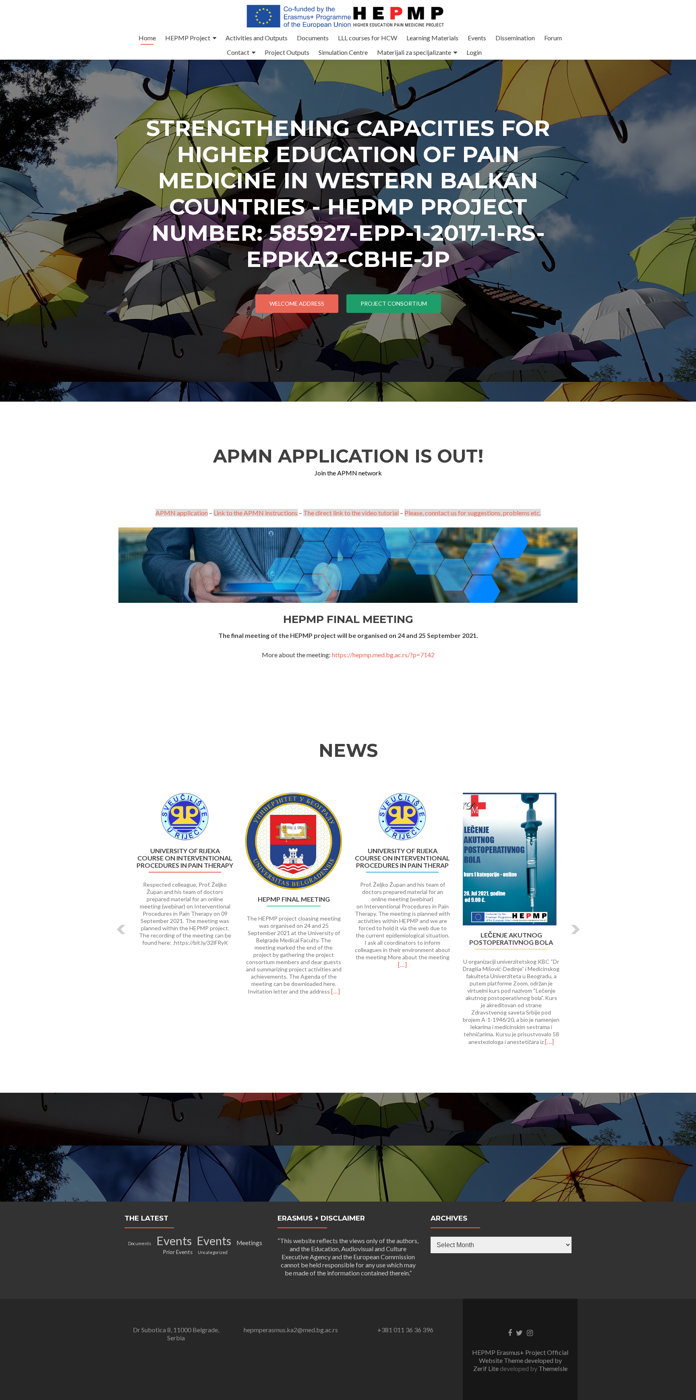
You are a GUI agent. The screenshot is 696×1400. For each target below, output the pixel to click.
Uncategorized (213, 1252)
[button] (121, 929)
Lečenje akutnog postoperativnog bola (511, 938)
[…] (335, 991)
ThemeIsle (553, 1368)
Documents (313, 38)
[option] (348, 923)
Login (474, 52)
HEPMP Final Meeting (294, 899)
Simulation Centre (343, 52)
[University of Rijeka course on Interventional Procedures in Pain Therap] (402, 817)
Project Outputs (287, 52)
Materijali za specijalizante (414, 52)
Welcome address (296, 303)
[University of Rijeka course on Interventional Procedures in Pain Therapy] (185, 817)
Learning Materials (432, 38)
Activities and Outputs (257, 38)
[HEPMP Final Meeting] (293, 841)
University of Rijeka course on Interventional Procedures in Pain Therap (402, 858)
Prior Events (178, 1252)
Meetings (249, 1242)
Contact (238, 52)
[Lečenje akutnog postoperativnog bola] (511, 859)
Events (477, 38)
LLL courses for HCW (367, 38)
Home (147, 38)
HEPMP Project (187, 38)
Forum (553, 38)
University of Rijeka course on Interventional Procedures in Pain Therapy (185, 858)
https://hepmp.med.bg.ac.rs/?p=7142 (383, 654)
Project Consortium (393, 303)
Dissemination (515, 38)
